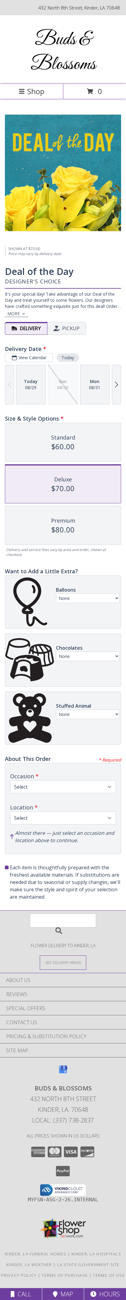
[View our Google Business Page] (63, 1072)
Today (67, 357)
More (13, 313)
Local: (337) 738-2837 (63, 1120)
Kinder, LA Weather (29, 1264)
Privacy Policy (18, 1275)
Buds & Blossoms (63, 52)
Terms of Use (109, 1275)
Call (23, 1294)
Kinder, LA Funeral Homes (35, 1254)
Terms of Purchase (65, 1275)
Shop (35, 91)
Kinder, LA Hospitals (96, 1254)
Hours (108, 1294)
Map (65, 1294)
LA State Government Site (88, 1264)
